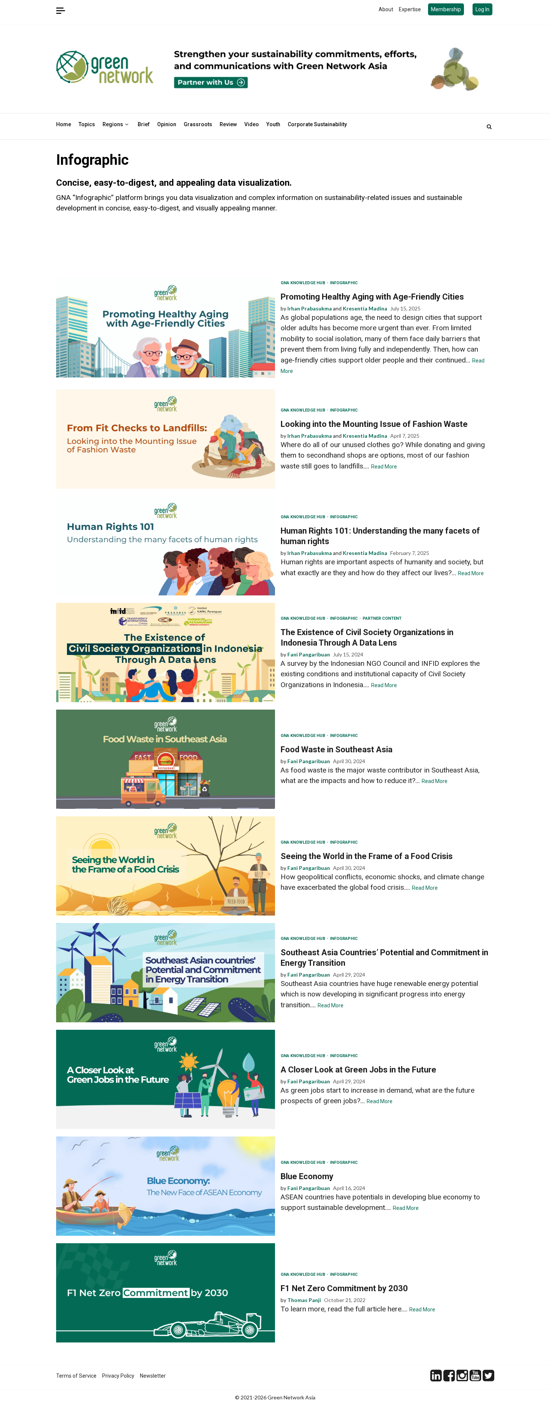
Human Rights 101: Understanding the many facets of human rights (165, 545)
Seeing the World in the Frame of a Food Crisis (165, 866)
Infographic (344, 283)
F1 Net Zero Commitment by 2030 (165, 1292)
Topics (87, 124)
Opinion (166, 124)
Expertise (410, 9)
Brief (144, 124)
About (386, 9)
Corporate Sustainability (317, 124)
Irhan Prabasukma (309, 308)
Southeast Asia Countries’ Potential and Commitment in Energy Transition (165, 972)
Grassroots (198, 124)
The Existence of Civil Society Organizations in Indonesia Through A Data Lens (165, 652)
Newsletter (153, 1376)
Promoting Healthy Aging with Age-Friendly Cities (165, 327)
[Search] (489, 126)
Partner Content (382, 618)
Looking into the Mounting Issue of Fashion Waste (165, 439)
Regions (113, 124)
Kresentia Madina (365, 308)
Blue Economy (165, 1186)
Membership (446, 9)
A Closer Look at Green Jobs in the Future (165, 1079)
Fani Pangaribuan (308, 654)
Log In (482, 9)
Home (63, 124)
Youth (273, 124)
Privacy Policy (118, 1376)
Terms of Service (76, 1376)
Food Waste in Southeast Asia (165, 759)
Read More (384, 467)
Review (228, 124)
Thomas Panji (304, 1300)
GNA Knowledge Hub (303, 283)
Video (251, 124)
